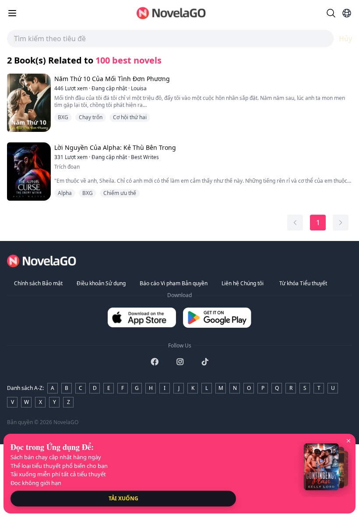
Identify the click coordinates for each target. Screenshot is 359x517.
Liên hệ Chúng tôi (243, 283)
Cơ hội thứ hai (130, 117)
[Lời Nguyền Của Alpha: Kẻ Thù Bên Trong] (28, 171)
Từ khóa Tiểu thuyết (303, 283)
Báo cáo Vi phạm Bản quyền (174, 283)
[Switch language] (347, 13)
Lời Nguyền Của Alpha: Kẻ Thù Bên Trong (115, 147)
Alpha (65, 193)
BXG (63, 117)
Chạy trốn (90, 117)
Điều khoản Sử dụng (101, 283)
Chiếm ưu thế (119, 193)
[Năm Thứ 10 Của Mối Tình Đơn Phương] (28, 103)
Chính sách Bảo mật (38, 283)
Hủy (345, 38)
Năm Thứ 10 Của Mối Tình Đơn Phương (112, 78)
